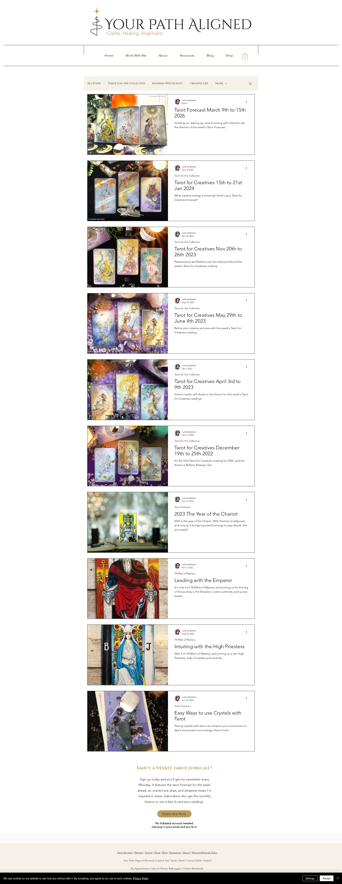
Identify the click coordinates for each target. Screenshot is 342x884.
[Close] (338, 878)
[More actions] (247, 101)
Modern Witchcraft (167, 83)
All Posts (94, 83)
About (186, 852)
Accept (326, 878)
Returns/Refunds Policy (204, 852)
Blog (164, 852)
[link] (245, 56)
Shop (157, 852)
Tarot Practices (182, 507)
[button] (136, 55)
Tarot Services (125, 852)
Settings (310, 878)
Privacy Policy (141, 878)
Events (148, 852)
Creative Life (199, 83)
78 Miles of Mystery (184, 573)
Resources (175, 852)
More (219, 83)
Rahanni (138, 852)
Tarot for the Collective (126, 83)
